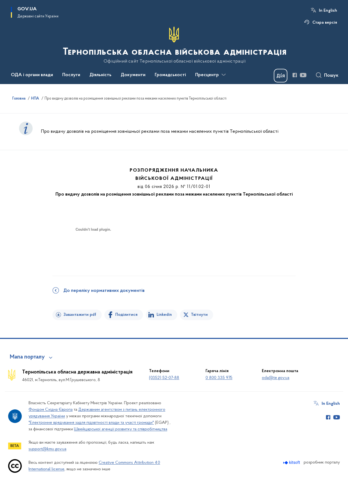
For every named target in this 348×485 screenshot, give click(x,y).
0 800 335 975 (219, 378)
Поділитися (126, 315)
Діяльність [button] (100, 75)
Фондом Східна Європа (51, 409)
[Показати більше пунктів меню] (223, 75)
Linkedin (164, 315)
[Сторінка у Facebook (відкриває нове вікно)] (294, 75)
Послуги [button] (71, 75)
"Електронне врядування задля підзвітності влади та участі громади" (91, 423)
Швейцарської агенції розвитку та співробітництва (120, 429)
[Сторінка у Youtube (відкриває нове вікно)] (303, 75)
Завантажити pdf (79, 315)
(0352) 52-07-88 (164, 378)
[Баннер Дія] (280, 75)
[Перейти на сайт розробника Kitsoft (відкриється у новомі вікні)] (292, 463)
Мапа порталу (27, 357)
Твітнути (199, 315)
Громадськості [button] (170, 75)
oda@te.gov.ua (275, 378)
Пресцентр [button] (207, 75)
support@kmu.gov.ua (47, 449)
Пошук (331, 75)
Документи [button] (133, 75)
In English (328, 10)
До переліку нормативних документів (104, 290)
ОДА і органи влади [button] (32, 75)
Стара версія (324, 22)
